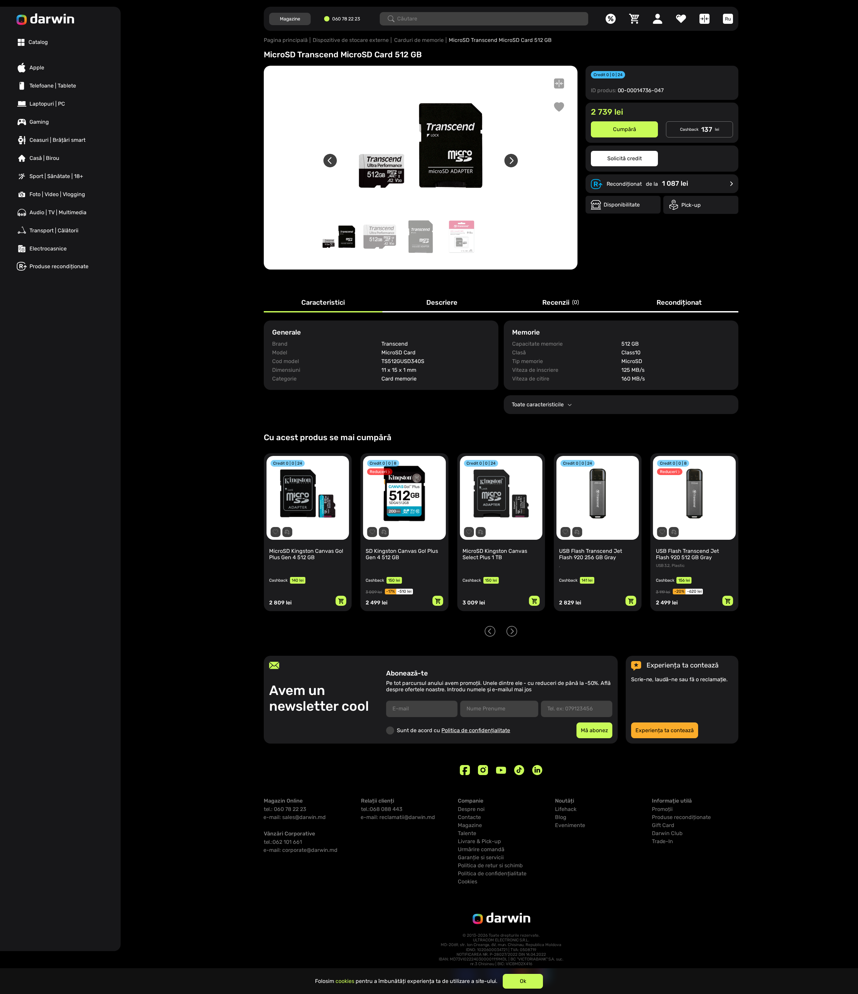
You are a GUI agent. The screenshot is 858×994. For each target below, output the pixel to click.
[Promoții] (611, 19)
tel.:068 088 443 (382, 809)
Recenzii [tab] (560, 302)
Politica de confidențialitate (475, 730)
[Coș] (634, 19)
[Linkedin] (537, 770)
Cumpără (624, 129)
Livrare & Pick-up (479, 841)
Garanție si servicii (481, 857)
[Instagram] (483, 770)
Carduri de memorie (419, 40)
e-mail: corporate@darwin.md (301, 850)
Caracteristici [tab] (323, 302)
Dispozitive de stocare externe (351, 40)
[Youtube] (501, 770)
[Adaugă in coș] (340, 601)
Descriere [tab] (441, 302)
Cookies (467, 881)
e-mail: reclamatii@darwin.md (398, 817)
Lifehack (565, 809)
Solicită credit (624, 158)
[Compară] (704, 19)
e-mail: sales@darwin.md (295, 817)
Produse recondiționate (681, 817)
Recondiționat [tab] (679, 302)
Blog (560, 817)
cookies (344, 981)
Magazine (290, 19)
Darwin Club (667, 833)
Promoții (662, 809)
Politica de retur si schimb (490, 865)
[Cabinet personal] (658, 19)
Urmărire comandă (481, 849)
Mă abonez (594, 730)
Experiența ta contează (664, 730)
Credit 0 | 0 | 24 (608, 74)
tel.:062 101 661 (283, 842)
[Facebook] (465, 770)
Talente (467, 833)
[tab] (32, 42)
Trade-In (662, 841)
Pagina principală (286, 40)
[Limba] (728, 19)
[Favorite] (681, 19)
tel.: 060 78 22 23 (285, 809)
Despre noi (471, 809)
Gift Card (663, 825)
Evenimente (570, 825)
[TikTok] (519, 770)
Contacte (469, 817)
